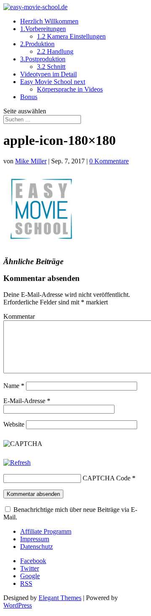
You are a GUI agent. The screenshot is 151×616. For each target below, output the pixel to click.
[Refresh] (17, 462)
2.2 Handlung (55, 51)
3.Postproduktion (42, 59)
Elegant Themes (60, 597)
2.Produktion (37, 43)
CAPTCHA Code (106, 478)
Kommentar (19, 316)
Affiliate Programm (45, 531)
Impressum (34, 539)
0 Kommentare (109, 161)
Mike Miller (31, 161)
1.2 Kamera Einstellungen (71, 36)
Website (13, 424)
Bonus (28, 96)
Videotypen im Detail (48, 74)
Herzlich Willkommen (49, 21)
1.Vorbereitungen (43, 28)
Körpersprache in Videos (70, 89)
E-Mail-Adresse (26, 400)
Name (13, 385)
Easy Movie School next (52, 81)
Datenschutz (36, 546)
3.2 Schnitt (51, 66)
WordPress (17, 605)
